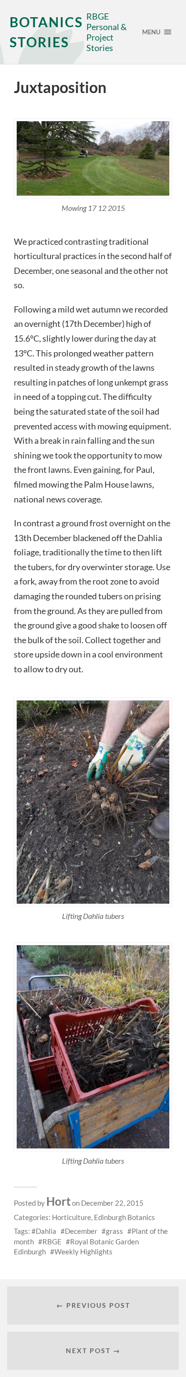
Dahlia (46, 1231)
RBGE (52, 1241)
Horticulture (71, 1217)
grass (114, 1231)
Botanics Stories (46, 32)
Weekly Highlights (83, 1251)
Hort (58, 1201)
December (81, 1231)
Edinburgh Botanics (124, 1217)
